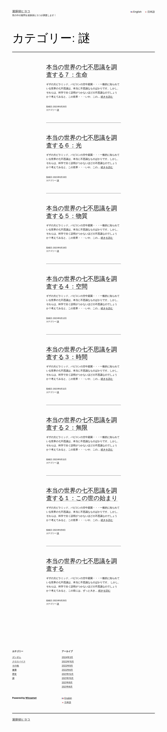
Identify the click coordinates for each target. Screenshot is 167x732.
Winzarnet (31, 698)
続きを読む (107, 96)
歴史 (14, 674)
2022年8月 (67, 670)
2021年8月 (67, 686)
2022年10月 (68, 661)
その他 (15, 665)
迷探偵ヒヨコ (21, 11)
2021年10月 (67, 678)
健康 (14, 670)
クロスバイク (18, 661)
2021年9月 (67, 682)
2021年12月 (67, 674)
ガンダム (16, 657)
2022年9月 (67, 665)
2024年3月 (67, 657)
